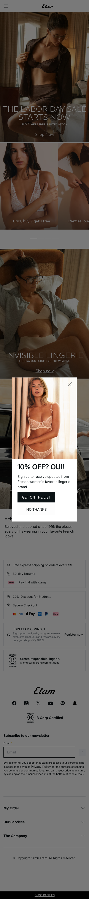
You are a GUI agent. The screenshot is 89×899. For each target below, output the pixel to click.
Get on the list (36, 497)
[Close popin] (70, 384)
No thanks (36, 509)
